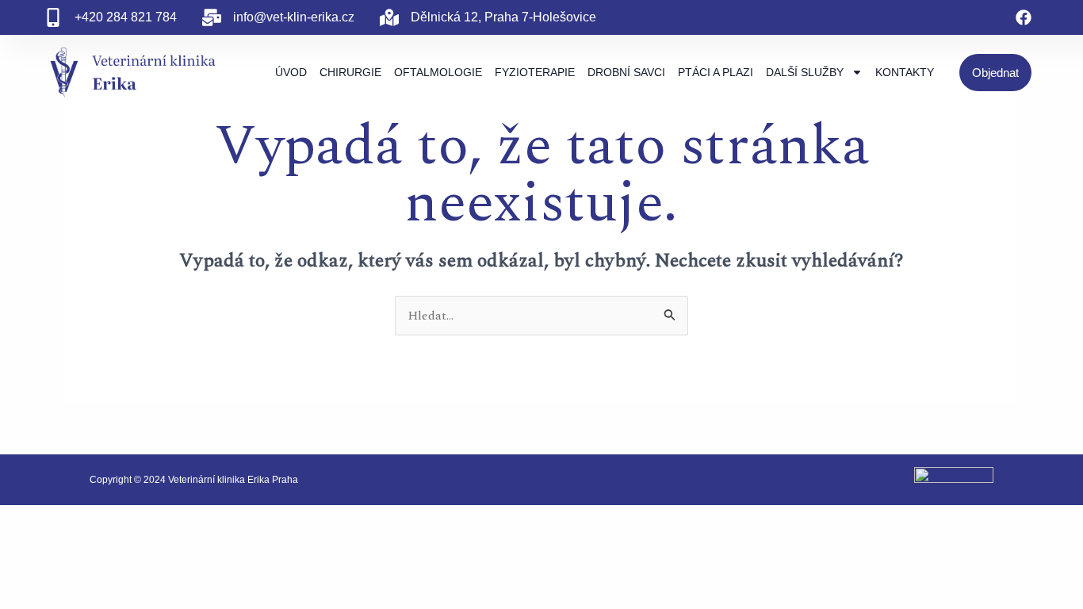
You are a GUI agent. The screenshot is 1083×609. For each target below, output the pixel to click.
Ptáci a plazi (715, 72)
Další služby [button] (805, 72)
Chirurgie (350, 72)
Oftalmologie (438, 72)
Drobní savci (626, 72)
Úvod (291, 72)
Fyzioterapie (535, 72)
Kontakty (904, 72)
